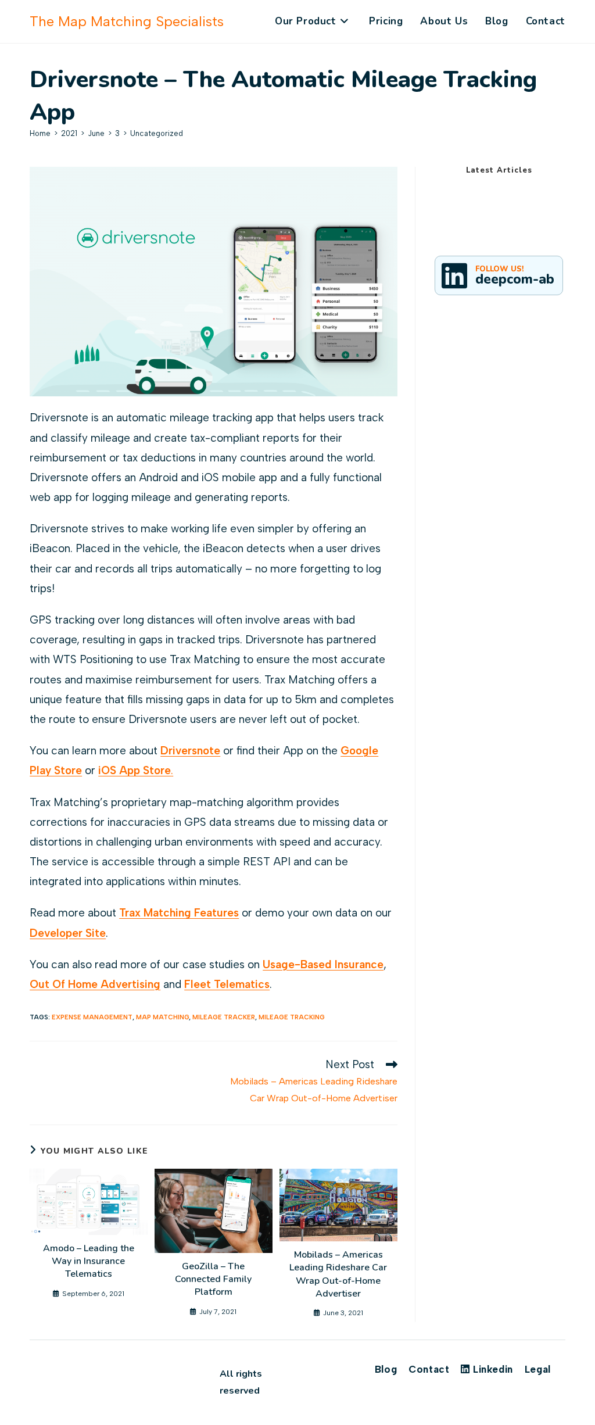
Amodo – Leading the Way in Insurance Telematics (88, 1261)
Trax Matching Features (179, 912)
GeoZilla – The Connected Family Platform (213, 1279)
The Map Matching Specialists (127, 21)
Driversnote (190, 750)
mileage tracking (292, 1017)
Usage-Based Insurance (323, 964)
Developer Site (68, 933)
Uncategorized (156, 133)
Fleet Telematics (227, 984)
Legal (538, 1369)
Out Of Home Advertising (95, 984)
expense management (92, 1017)
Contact (428, 1369)
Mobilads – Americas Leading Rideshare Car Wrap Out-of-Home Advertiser (338, 1274)
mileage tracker (223, 1017)
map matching (162, 1017)
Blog (386, 1369)
